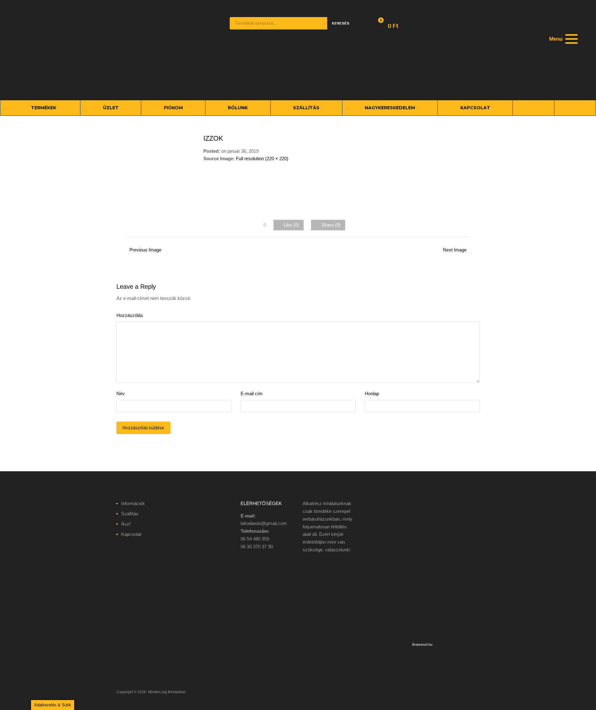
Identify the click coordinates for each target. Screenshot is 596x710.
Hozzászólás (129, 315)
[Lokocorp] (155, 86)
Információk (133, 503)
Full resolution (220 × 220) (262, 158)
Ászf (125, 524)
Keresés (340, 23)
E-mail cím (252, 393)
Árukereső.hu (422, 644)
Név (120, 393)
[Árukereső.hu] (422, 636)
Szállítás (129, 513)
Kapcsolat (131, 534)
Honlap (372, 393)
